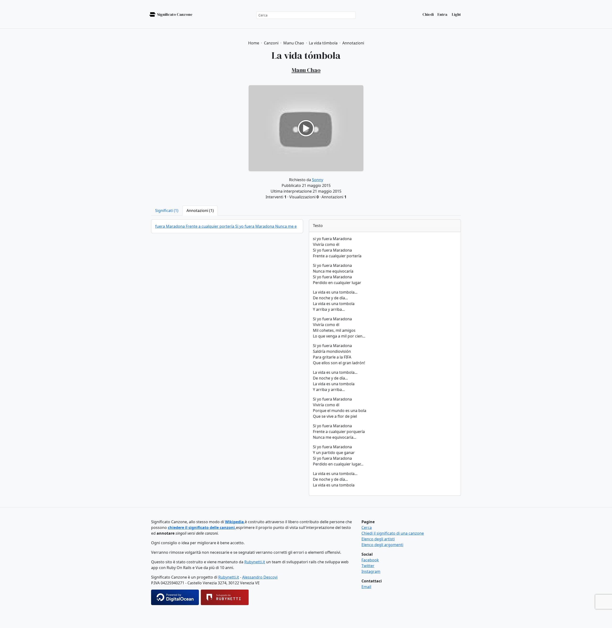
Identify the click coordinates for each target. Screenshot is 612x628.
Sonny (317, 179)
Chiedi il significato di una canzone (392, 533)
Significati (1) (166, 210)
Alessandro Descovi (260, 577)
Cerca (366, 527)
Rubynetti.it (254, 562)
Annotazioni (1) (200, 210)
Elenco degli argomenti (382, 544)
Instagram (370, 571)
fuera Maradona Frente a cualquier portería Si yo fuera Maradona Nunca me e (226, 226)
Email (366, 586)
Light (456, 14)
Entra (442, 14)
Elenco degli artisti (378, 539)
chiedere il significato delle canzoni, (202, 527)
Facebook (370, 560)
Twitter (367, 565)
